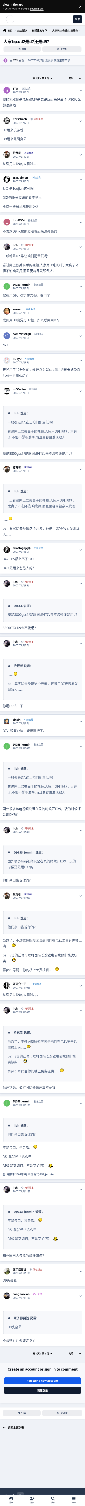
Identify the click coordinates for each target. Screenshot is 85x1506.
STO (15, 60)
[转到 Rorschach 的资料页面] (7, 120)
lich (15, 245)
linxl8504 (19, 220)
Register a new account (42, 1381)
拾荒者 (17, 153)
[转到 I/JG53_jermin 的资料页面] (7, 286)
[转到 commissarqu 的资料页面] (7, 335)
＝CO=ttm (19, 389)
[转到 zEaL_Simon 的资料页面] (7, 179)
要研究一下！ (21, 984)
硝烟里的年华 (62, 60)
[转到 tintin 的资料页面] (7, 721)
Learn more (7, 6)
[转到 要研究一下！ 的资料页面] (7, 985)
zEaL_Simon (20, 178)
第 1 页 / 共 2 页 (41, 78)
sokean (17, 309)
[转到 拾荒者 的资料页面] (7, 154)
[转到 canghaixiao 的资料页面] (7, 1296)
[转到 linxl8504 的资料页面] (7, 222)
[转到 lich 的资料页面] (7, 247)
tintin (17, 720)
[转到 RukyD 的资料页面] (7, 360)
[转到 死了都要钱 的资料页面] (7, 1271)
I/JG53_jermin (22, 285)
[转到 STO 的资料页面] (6, 60)
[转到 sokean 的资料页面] (7, 311)
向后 (71, 78)
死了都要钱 (19, 1269)
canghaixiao (21, 1294)
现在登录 (42, 1390)
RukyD (17, 359)
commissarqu (22, 334)
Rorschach (20, 119)
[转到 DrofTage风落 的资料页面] (7, 549)
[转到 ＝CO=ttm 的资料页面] (7, 391)
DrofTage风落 (22, 548)
